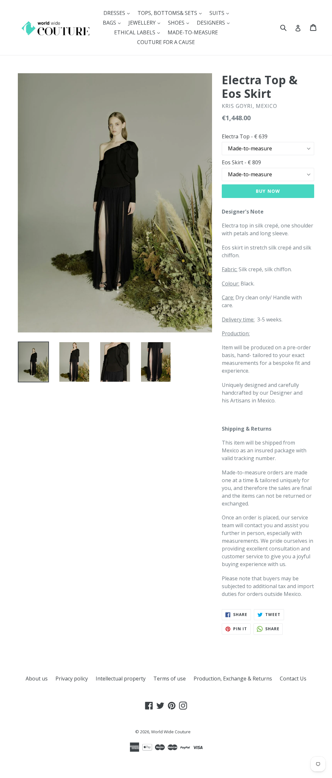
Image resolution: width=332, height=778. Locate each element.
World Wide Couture (171, 732)
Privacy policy (71, 678)
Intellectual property (121, 678)
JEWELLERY (145, 22)
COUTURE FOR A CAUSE (166, 42)
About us (37, 678)
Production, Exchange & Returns (233, 678)
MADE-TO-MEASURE (193, 32)
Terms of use (169, 678)
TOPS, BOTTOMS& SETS (171, 13)
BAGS (113, 22)
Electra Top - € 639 (244, 136)
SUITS (220, 13)
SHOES (180, 22)
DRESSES (118, 13)
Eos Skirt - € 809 (241, 162)
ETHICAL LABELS (138, 32)
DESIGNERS (215, 22)
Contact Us (293, 678)
